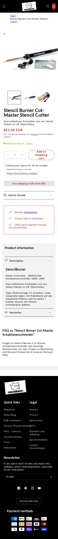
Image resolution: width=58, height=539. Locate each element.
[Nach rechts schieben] (54, 98)
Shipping (34, 134)
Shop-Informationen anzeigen (22, 173)
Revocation (36, 420)
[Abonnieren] (51, 476)
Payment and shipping (37, 433)
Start (13, 15)
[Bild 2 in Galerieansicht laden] (29, 97)
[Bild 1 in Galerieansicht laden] (14, 97)
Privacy (34, 414)
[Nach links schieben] (3, 98)
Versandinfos (30, 212)
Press (7, 442)
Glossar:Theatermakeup (16, 425)
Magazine (9, 409)
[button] (4, 6)
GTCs (33, 425)
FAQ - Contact (12, 431)
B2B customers (12, 420)
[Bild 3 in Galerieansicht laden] (43, 97)
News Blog (10, 414)
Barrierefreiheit (39, 439)
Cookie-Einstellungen (37, 446)
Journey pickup (12, 436)
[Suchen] (47, 6)
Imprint (34, 409)
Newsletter (10, 447)
